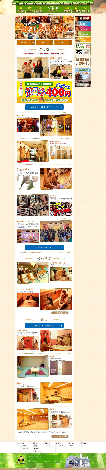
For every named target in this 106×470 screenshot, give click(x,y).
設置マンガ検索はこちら (44, 247)
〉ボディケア (36, 448)
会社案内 (18, 468)
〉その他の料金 (24, 448)
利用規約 (26, 468)
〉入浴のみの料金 (25, 447)
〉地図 (81, 447)
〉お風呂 (35, 447)
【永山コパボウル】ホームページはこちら (44, 107)
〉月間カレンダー (48, 445)
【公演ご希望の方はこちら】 (23, 227)
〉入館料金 (23, 445)
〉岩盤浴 (35, 445)
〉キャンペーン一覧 (49, 447)
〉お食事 (35, 450)
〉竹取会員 (70, 445)
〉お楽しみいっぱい (37, 451)
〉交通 (81, 445)
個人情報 (34, 468)
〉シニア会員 (71, 447)
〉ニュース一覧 (59, 445)
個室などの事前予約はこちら (44, 326)
